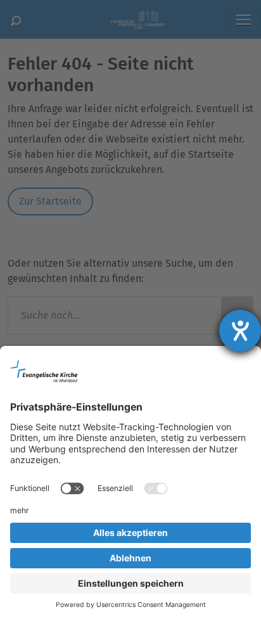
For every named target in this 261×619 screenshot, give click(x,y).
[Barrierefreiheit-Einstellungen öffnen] (240, 331)
